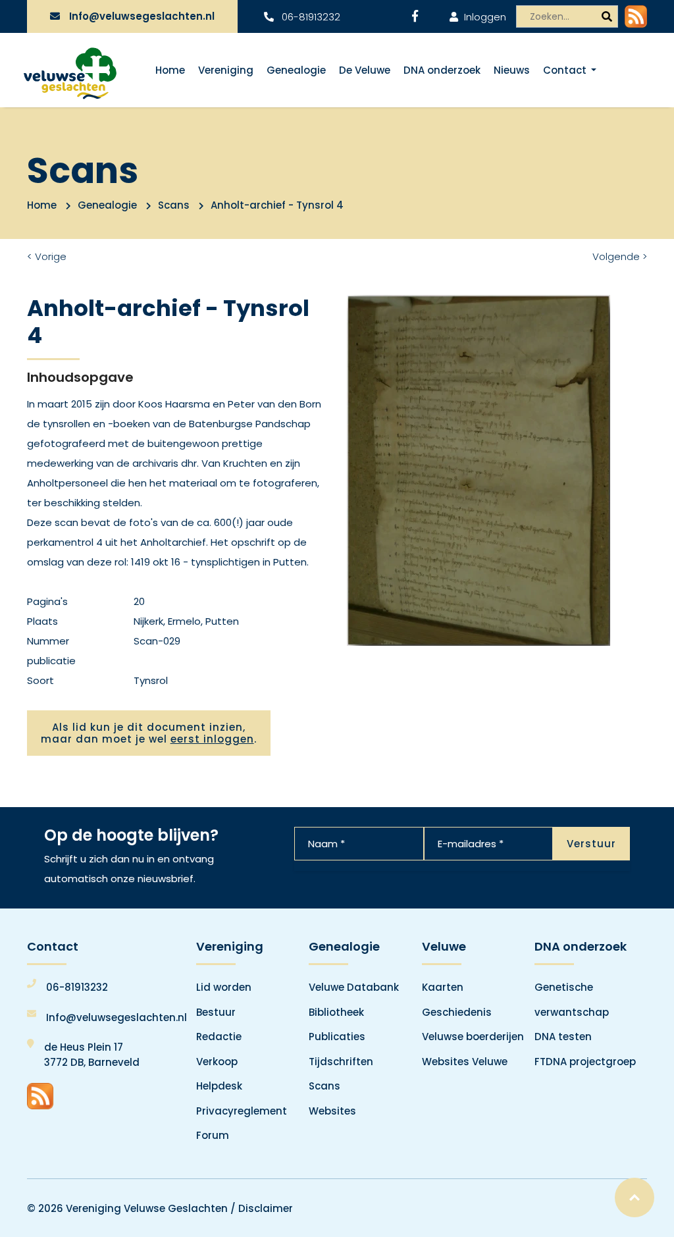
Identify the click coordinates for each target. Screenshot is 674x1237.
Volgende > (619, 256)
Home (170, 70)
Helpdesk (219, 1086)
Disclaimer (265, 1208)
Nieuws (512, 70)
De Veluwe (364, 70)
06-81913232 (309, 17)
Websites (332, 1111)
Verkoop (217, 1061)
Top (634, 1197)
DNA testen (563, 1036)
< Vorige (46, 256)
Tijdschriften (341, 1061)
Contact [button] (566, 70)
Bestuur (216, 1012)
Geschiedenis (457, 1012)
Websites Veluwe (464, 1061)
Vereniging (225, 70)
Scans (174, 205)
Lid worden (223, 987)
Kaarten (442, 987)
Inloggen (483, 17)
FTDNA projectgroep (585, 1061)
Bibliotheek (336, 1012)
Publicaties (337, 1036)
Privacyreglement (241, 1111)
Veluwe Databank (354, 987)
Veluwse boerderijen (473, 1036)
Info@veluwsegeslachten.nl (142, 16)
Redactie (219, 1036)
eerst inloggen (212, 739)
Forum (212, 1135)
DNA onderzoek (441, 70)
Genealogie (296, 70)
